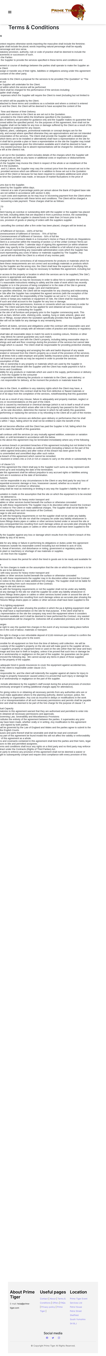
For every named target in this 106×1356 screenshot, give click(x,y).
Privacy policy (48, 1307)
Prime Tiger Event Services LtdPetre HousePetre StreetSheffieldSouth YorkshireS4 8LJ (78, 1311)
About (53, 1298)
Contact (44, 1298)
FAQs (62, 1302)
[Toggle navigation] (9, 12)
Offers (55, 1302)
